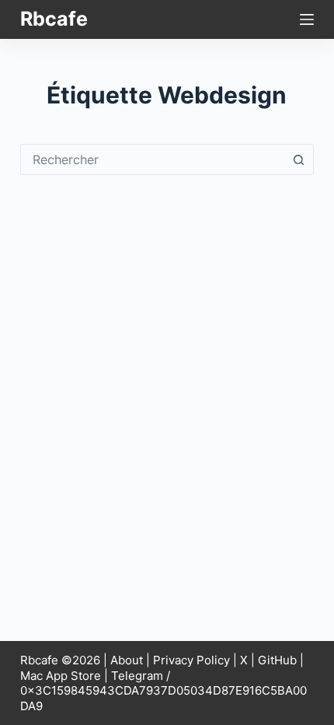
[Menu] (307, 19)
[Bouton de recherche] (298, 159)
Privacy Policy (191, 660)
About (126, 660)
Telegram (137, 675)
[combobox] (152, 159)
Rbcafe (54, 18)
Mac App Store (60, 675)
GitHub (277, 660)
